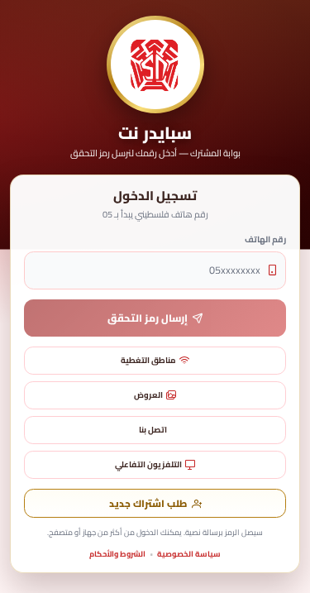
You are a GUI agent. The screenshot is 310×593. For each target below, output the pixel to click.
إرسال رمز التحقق (147, 318)
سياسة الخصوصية (189, 554)
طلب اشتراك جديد (148, 504)
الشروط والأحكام (117, 554)
